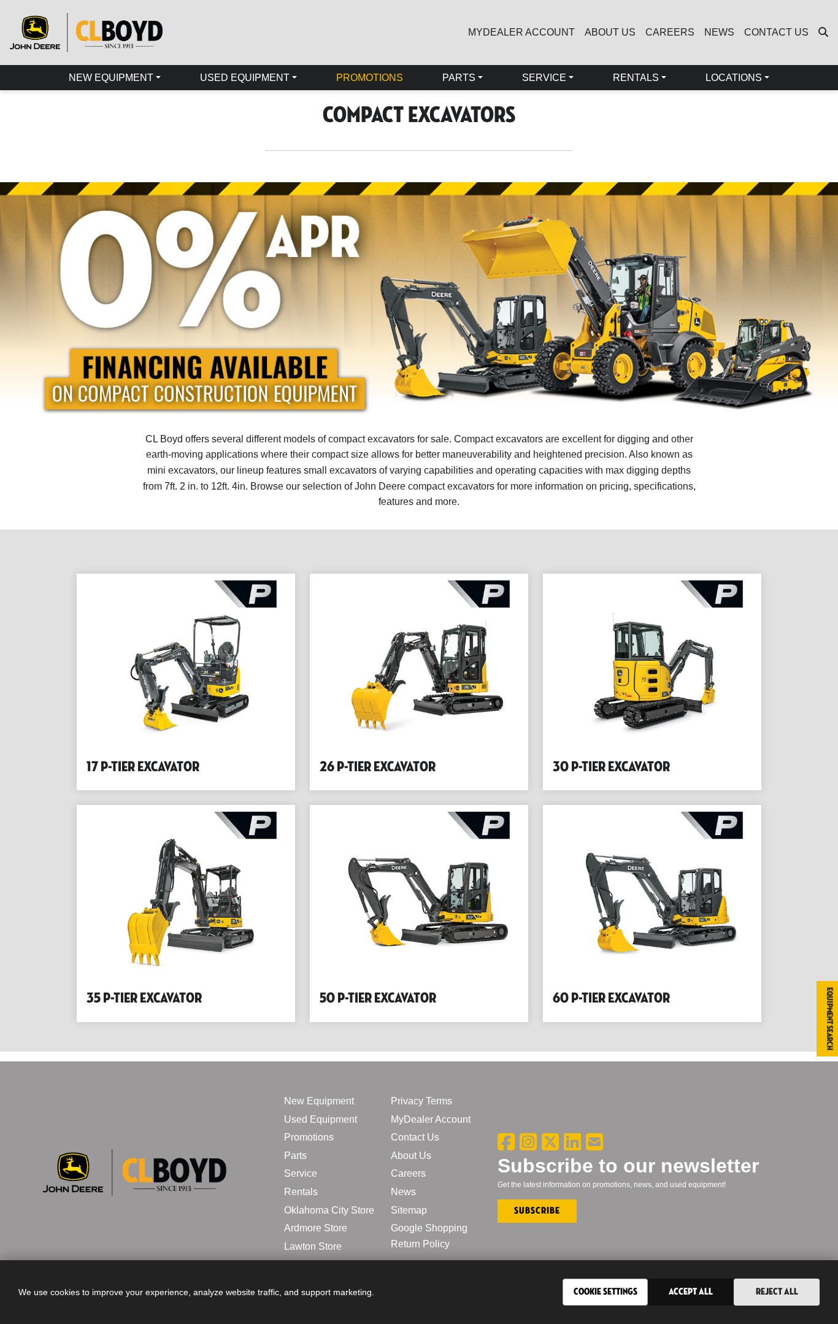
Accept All (691, 1291)
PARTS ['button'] (458, 77)
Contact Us (415, 1137)
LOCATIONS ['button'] (733, 77)
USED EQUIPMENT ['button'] (245, 77)
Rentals (301, 1192)
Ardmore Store (315, 1228)
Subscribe (537, 1210)
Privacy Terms (421, 1101)
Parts (295, 1155)
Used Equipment (320, 1119)
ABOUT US (610, 32)
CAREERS (669, 32)
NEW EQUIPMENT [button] (111, 77)
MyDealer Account (431, 1119)
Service (300, 1173)
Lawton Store (313, 1246)
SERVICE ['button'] (544, 77)
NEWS (719, 32)
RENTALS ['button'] (636, 77)
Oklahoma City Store (329, 1210)
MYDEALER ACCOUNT (521, 32)
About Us (411, 1155)
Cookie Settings (605, 1291)
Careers (408, 1173)
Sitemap (409, 1210)
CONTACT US (776, 32)
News (403, 1192)
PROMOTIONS (369, 77)
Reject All (777, 1291)
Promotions (309, 1137)
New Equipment (319, 1101)
